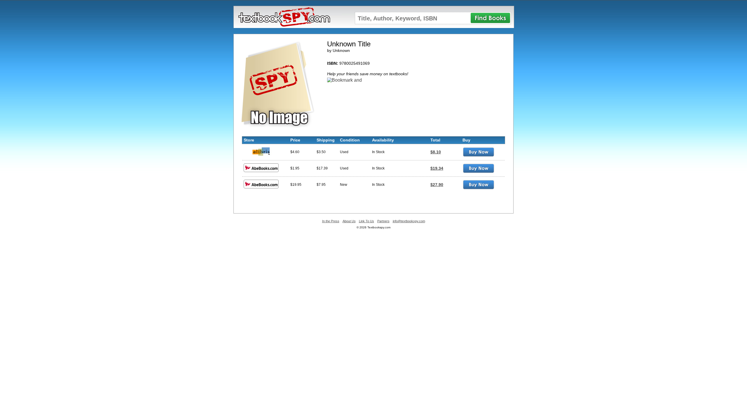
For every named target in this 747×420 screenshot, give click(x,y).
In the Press (330, 221)
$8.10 (435, 152)
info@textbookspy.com (409, 221)
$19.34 (436, 168)
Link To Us (366, 221)
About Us (349, 221)
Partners (383, 221)
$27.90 (436, 184)
